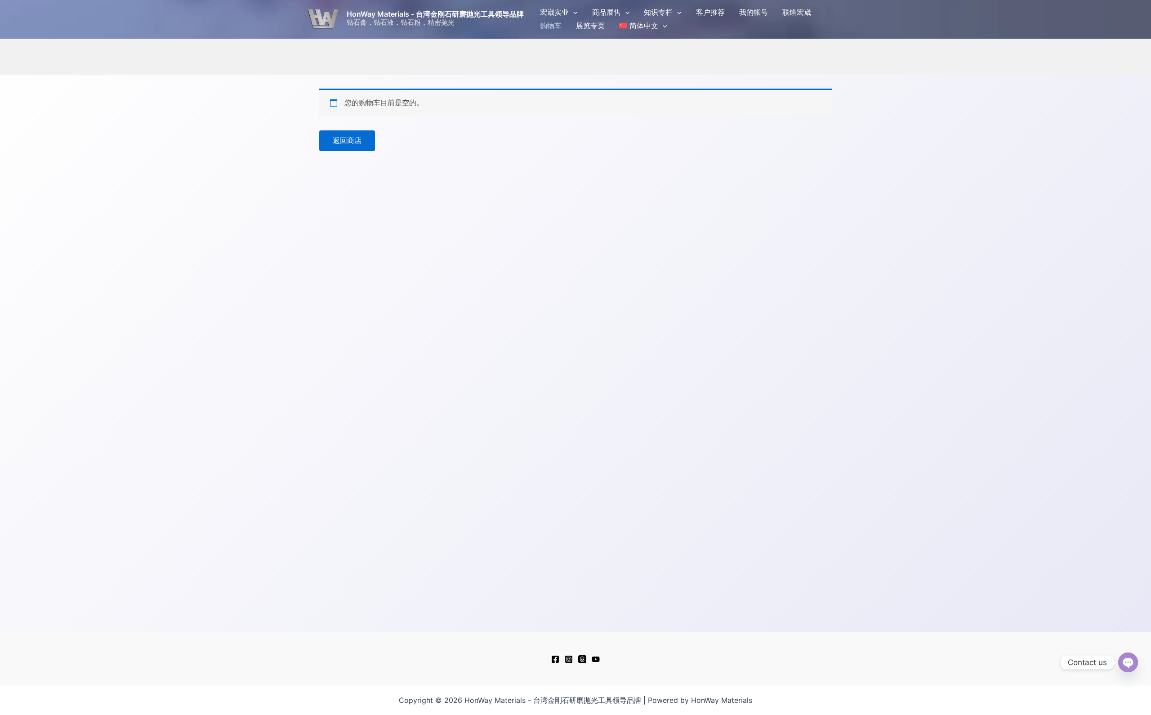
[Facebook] (555, 659)
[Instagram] (569, 659)
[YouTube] (596, 659)
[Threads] (582, 659)
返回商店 (347, 140)
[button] (573, 12)
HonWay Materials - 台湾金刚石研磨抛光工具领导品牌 (435, 13)
